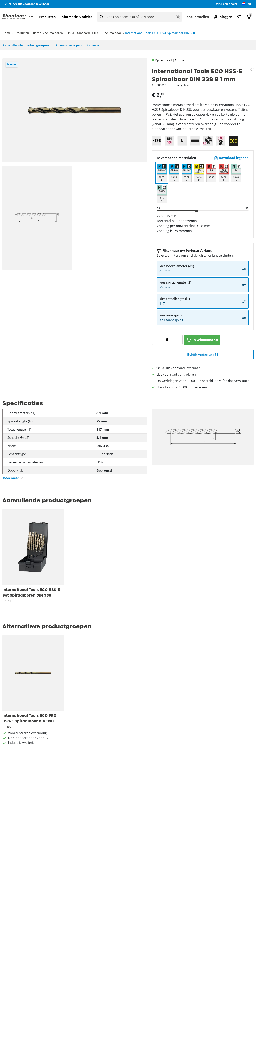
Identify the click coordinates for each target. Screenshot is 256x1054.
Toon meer (10, 478)
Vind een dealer (226, 4)
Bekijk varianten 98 (202, 354)
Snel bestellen (198, 17)
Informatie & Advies (76, 17)
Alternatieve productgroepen (78, 45)
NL (250, 4)
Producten (47, 17)
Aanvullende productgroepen (25, 45)
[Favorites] (239, 17)
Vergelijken (184, 85)
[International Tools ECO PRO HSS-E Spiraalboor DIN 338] (33, 673)
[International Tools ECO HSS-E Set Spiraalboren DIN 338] (33, 547)
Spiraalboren (54, 33)
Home (6, 33)
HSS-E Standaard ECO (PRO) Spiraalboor (94, 33)
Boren (37, 33)
